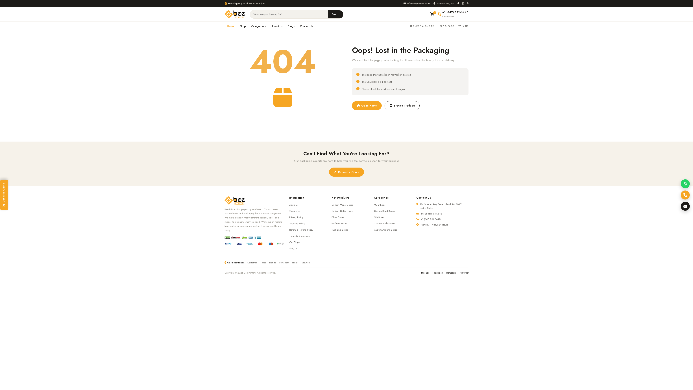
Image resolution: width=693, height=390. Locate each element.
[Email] (685, 206)
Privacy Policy (296, 217)
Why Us (463, 26)
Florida (272, 262)
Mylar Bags (379, 205)
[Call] (685, 195)
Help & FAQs (446, 26)
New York (284, 262)
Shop (243, 26)
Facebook (438, 272)
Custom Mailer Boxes (342, 205)
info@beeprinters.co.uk (418, 3)
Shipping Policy (297, 223)
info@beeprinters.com (432, 213)
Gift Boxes (379, 217)
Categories (257, 26)
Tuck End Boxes (340, 229)
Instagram (451, 272)
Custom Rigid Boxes (384, 211)
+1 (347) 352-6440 (431, 219)
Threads (425, 272)
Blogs (291, 26)
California (252, 262)
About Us (277, 26)
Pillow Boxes (338, 217)
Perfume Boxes (339, 223)
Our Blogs (294, 242)
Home (230, 26)
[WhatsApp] (685, 183)
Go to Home (369, 106)
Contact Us (306, 26)
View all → (307, 262)
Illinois (295, 262)
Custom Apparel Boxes (385, 229)
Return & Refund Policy (301, 229)
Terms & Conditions (299, 236)
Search (335, 14)
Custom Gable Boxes (342, 211)
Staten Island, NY (445, 3)
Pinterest (464, 272)
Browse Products (404, 106)
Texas (263, 262)
